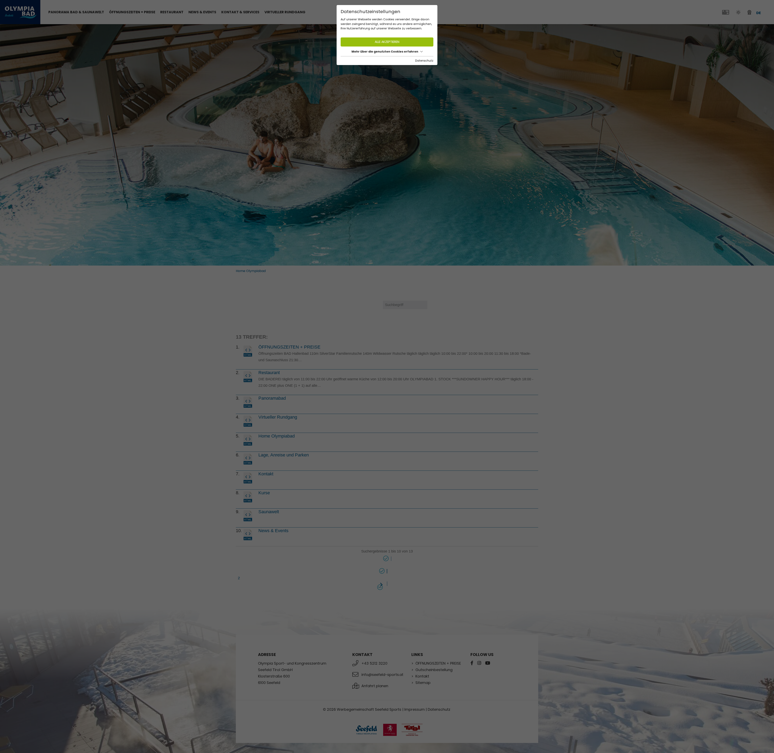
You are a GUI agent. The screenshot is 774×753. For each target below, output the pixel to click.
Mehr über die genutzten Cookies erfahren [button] (385, 52)
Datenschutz (424, 61)
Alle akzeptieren (387, 42)
